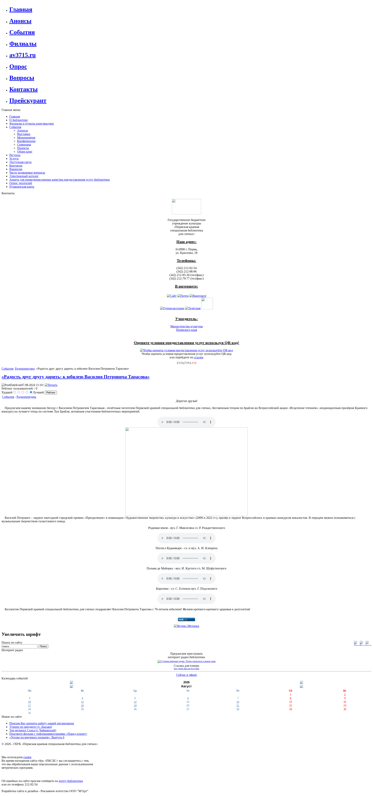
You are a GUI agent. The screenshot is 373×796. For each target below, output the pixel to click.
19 (135, 705)
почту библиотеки (71, 781)
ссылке (198, 357)
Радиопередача (25, 368)
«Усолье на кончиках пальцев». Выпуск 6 (36, 737)
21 (237, 705)
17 (29, 705)
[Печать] (51, 385)
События (7, 368)
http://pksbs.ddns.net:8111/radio (186, 669)
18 (82, 705)
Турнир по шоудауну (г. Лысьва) (30, 726)
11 (82, 701)
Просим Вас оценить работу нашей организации (41, 723)
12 (135, 701)
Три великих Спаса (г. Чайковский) (32, 730)
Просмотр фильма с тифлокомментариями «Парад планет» (48, 733)
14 (237, 701)
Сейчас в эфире (186, 674)
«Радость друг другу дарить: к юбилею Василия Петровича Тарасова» (76, 376)
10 (29, 701)
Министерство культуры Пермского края (186, 328)
